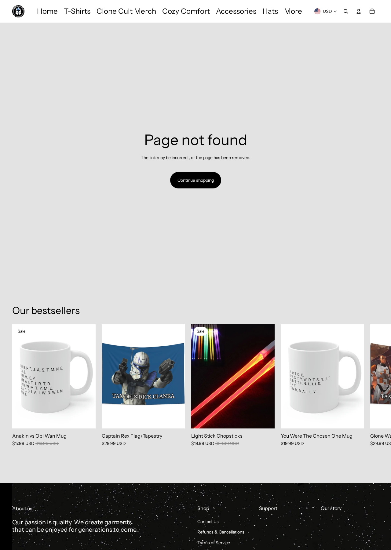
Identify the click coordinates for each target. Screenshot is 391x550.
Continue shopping (195, 180)
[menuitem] (47, 11)
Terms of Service (213, 542)
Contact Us (208, 521)
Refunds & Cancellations (220, 532)
